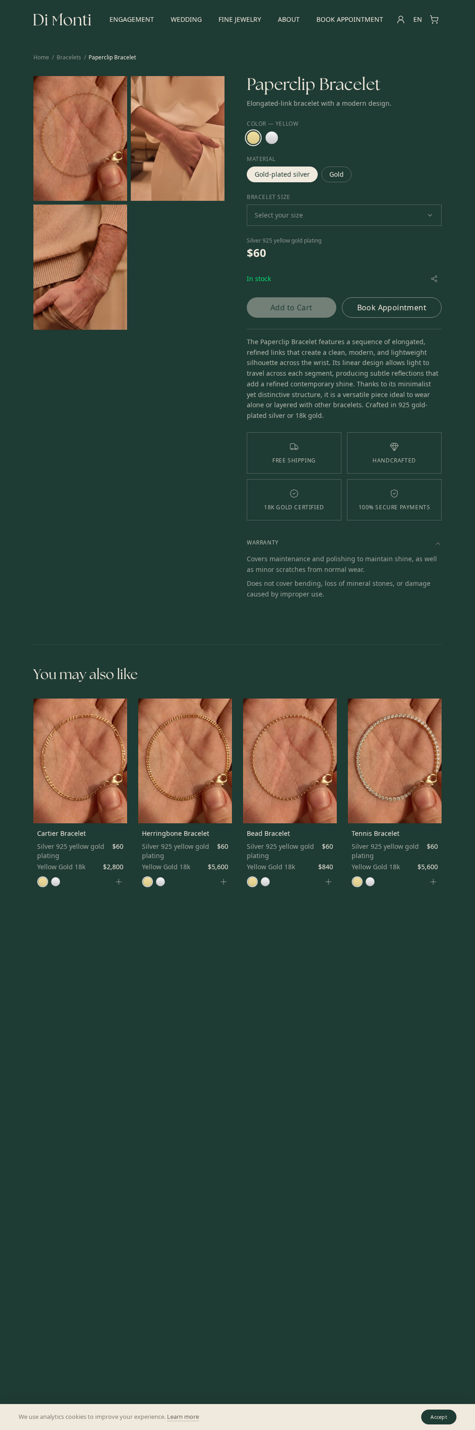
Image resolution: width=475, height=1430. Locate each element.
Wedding (186, 19)
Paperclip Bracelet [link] (112, 57)
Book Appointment (349, 19)
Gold (336, 174)
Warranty (263, 542)
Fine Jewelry (239, 19)
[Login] (400, 19)
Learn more (183, 1416)
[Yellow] (253, 137)
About (289, 19)
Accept (438, 1416)
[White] (271, 137)
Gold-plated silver (282, 174)
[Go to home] (62, 19)
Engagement (131, 19)
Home (41, 57)
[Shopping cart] (434, 19)
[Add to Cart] (118, 881)
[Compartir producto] (434, 278)
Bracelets (69, 57)
